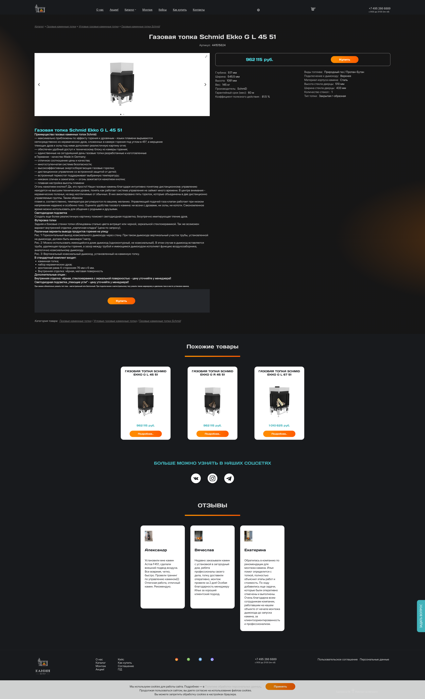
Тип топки (310, 96)
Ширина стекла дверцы (319, 88)
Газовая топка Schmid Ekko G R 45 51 (212, 372)
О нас (100, 9)
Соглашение (126, 666)
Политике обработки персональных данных (233, 686)
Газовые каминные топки (61, 26)
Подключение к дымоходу (321, 76)
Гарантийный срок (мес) (230, 92)
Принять (280, 686)
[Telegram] (200, 660)
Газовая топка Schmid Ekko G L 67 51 (279, 372)
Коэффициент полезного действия (237, 96)
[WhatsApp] (188, 660)
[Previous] (39, 84)
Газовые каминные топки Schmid (140, 26)
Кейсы (163, 9)
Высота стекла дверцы (319, 84)
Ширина (220, 76)
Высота (220, 80)
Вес (218, 84)
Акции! (114, 9)
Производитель (225, 88)
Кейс (121, 659)
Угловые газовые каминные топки (99, 26)
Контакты (199, 9)
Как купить (180, 9)
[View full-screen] (206, 56)
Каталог (129, 9)
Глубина (220, 72)
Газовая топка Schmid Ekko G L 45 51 (145, 372)
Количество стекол (317, 92)
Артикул (205, 45)
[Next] (205, 84)
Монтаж (147, 9)
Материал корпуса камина (321, 80)
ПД (120, 669)
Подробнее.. (146, 433)
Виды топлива (313, 72)
